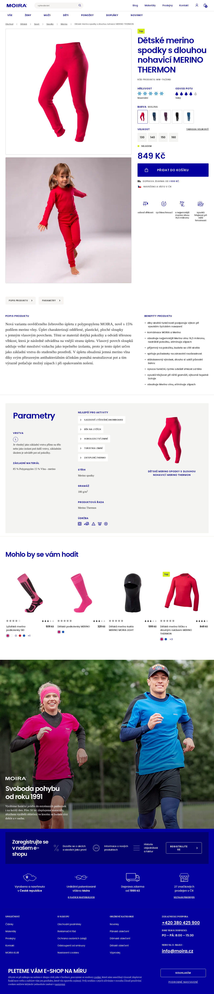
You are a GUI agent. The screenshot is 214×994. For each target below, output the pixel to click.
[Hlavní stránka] (17, 5)
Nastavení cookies (68, 952)
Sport (36, 24)
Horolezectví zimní (96, 438)
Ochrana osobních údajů (72, 938)
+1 (29, 635)
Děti (66, 15)
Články (9, 924)
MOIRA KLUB (12, 952)
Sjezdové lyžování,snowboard (103, 419)
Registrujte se (178, 848)
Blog (135, 5)
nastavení (60, 984)
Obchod (9, 24)
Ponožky (87, 15)
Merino (64, 24)
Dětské (23, 24)
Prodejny (167, 5)
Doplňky (112, 15)
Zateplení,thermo (95, 457)
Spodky (50, 24)
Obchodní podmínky (69, 924)
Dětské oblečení (119, 945)
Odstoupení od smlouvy (71, 945)
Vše (9, 15)
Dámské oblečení (120, 938)
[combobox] (56, 5)
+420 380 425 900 (181, 923)
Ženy (28, 15)
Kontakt (183, 5)
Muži (47, 15)
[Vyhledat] (81, 5)
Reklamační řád (67, 931)
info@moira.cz (177, 951)
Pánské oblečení (119, 931)
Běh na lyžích (92, 429)
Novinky (137, 15)
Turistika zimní (93, 448)
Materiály (150, 5)
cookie (97, 977)
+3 (171, 639)
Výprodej (115, 952)
